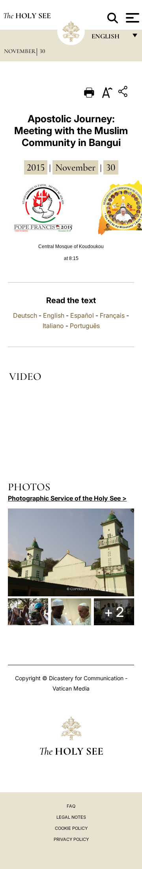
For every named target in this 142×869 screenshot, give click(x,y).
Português (85, 326)
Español (82, 315)
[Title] (123, 93)
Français (112, 315)
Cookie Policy (71, 828)
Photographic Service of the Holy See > (67, 498)
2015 (36, 167)
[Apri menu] (131, 18)
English (53, 315)
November (20, 51)
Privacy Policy (71, 839)
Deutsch (25, 315)
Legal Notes (71, 817)
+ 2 (114, 611)
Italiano (53, 326)
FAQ (71, 806)
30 (42, 51)
